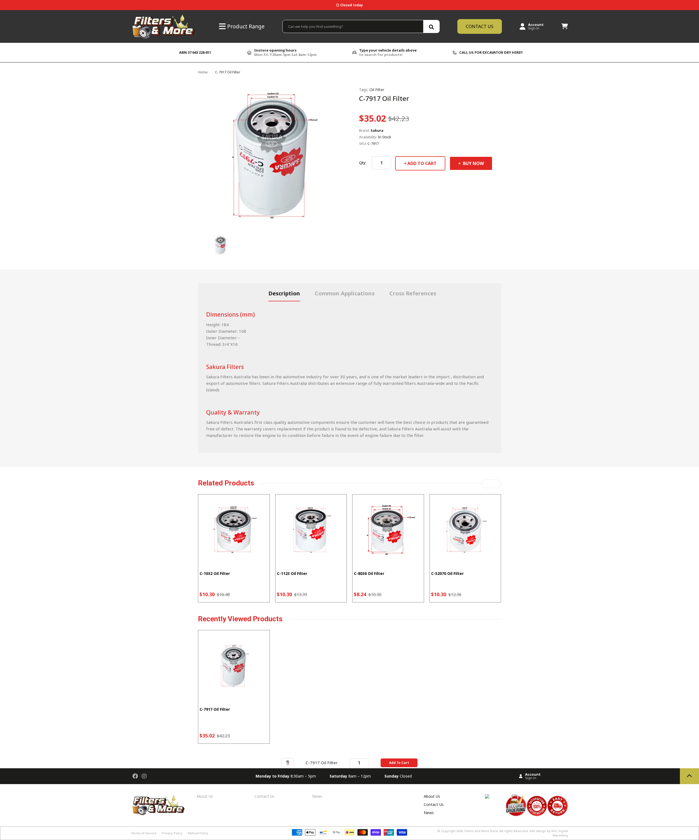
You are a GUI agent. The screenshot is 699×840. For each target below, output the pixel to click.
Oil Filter (376, 89)
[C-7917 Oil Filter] (288, 762)
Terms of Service (143, 833)
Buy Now (473, 163)
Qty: (362, 162)
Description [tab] (284, 293)
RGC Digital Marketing (559, 833)
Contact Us (264, 796)
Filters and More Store (481, 831)
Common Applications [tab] (345, 293)
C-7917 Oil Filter (215, 709)
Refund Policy (198, 833)
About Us (205, 796)
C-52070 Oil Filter (447, 573)
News (317, 796)
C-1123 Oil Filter (292, 573)
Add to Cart (422, 163)
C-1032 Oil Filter (215, 573)
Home (203, 72)
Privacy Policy (172, 833)
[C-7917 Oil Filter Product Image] (220, 244)
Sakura (377, 130)
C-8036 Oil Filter (369, 573)
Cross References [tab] (412, 293)
